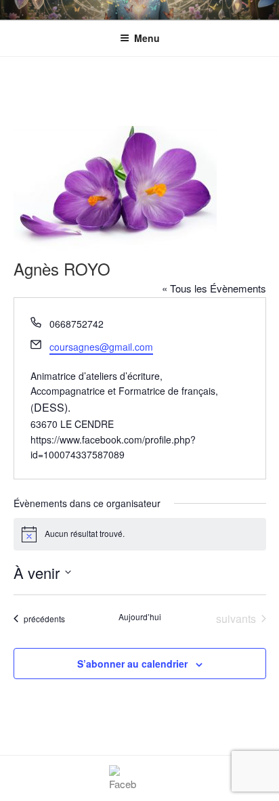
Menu (147, 38)
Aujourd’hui (140, 616)
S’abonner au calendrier (132, 663)
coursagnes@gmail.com (101, 346)
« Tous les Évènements (214, 288)
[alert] (140, 534)
